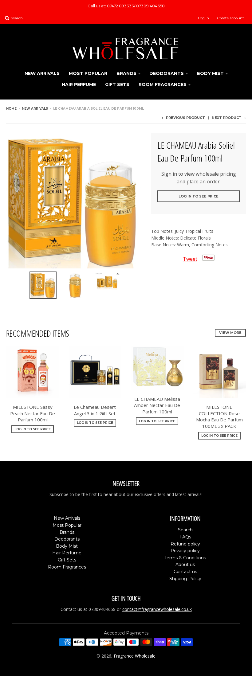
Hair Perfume (79, 84)
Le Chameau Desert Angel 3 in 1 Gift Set (95, 410)
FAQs (185, 537)
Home (11, 109)
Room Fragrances (163, 84)
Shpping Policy (185, 578)
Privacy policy (185, 550)
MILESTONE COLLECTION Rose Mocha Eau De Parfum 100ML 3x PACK (219, 416)
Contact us (185, 571)
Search (185, 530)
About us (185, 564)
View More (230, 332)
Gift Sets (117, 84)
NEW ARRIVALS (35, 109)
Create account (230, 18)
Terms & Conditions (185, 558)
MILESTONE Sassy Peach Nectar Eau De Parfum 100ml (32, 413)
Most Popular (88, 73)
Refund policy (185, 544)
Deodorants (166, 73)
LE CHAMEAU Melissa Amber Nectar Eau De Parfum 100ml (157, 405)
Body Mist (210, 73)
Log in (203, 18)
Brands (126, 73)
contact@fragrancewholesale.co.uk (157, 609)
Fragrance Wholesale (135, 656)
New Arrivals (42, 73)
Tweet (190, 259)
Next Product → (229, 117)
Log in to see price (199, 196)
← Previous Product (183, 117)
